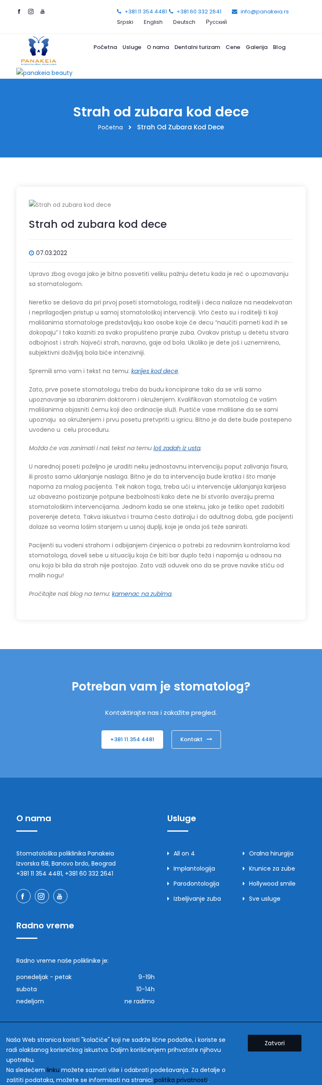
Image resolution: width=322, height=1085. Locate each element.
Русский (216, 22)
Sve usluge (264, 898)
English (153, 22)
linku (53, 1070)
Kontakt (191, 739)
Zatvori (275, 1043)
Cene (233, 47)
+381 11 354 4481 (146, 11)
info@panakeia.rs (265, 11)
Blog (279, 47)
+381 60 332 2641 (199, 11)
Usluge (131, 47)
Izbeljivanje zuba (197, 898)
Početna (105, 47)
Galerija (256, 47)
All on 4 (184, 853)
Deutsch (184, 22)
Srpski (125, 22)
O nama (158, 47)
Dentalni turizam (197, 47)
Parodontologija (196, 883)
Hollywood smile (272, 883)
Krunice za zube (272, 868)
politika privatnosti (181, 1080)
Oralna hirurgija (271, 853)
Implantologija (194, 868)
